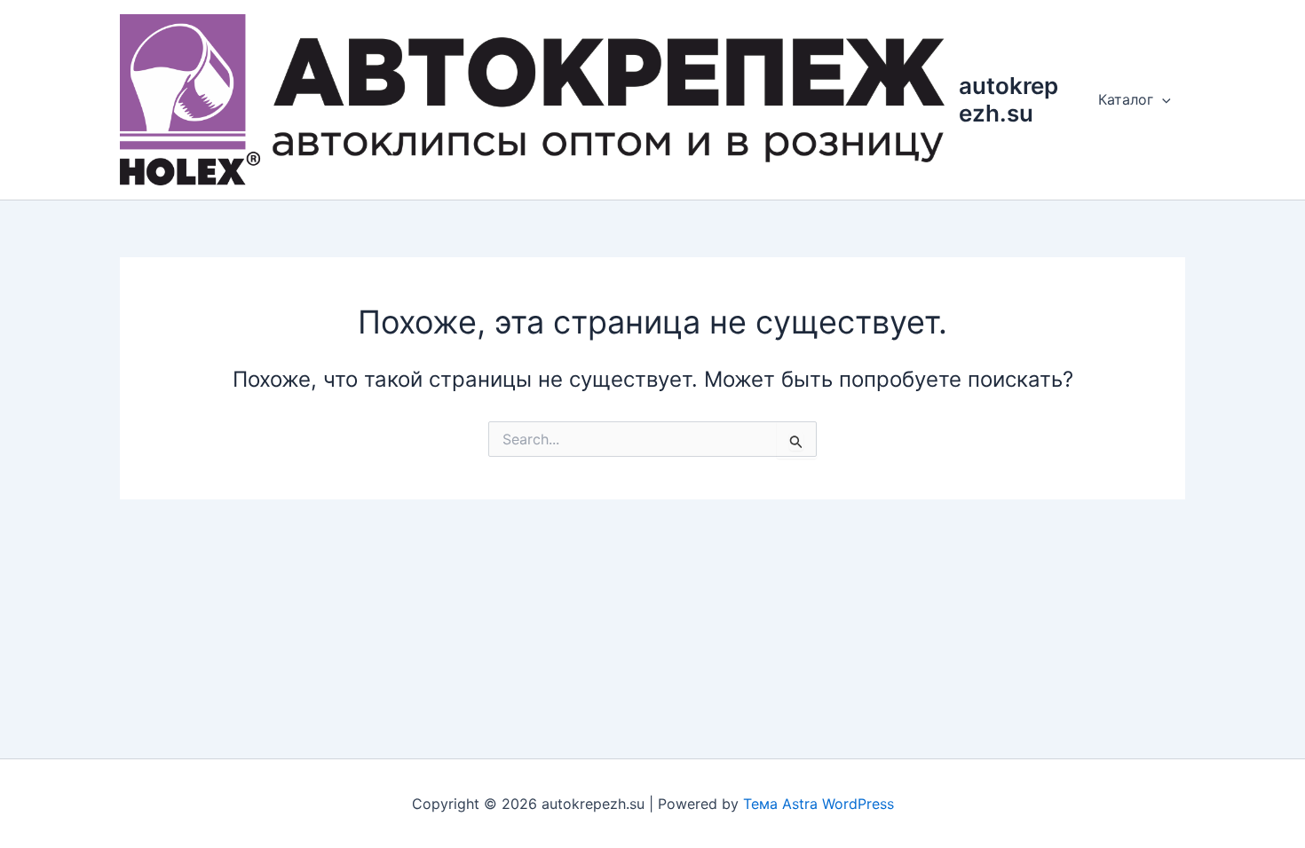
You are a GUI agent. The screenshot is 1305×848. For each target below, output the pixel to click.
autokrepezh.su (1008, 99)
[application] (1162, 99)
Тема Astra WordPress (818, 804)
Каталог (1125, 99)
